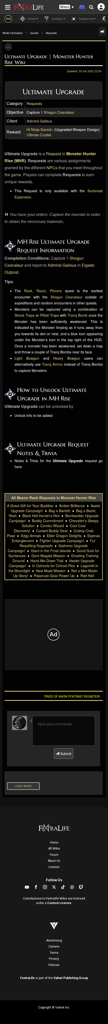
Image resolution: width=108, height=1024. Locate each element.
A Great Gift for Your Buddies (30, 505)
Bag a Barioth (59, 510)
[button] (66, 7)
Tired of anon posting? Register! (72, 696)
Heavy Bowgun (66, 358)
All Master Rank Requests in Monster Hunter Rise (53, 497)
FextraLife (27, 978)
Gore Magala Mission (48, 555)
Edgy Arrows (31, 535)
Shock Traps (25, 315)
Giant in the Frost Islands (51, 550)
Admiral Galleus (39, 120)
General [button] (57, 18)
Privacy (54, 959)
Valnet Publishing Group (70, 978)
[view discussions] (102, 31)
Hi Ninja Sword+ (40, 129)
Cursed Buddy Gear (52, 530)
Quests (34, 33)
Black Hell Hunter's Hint (41, 515)
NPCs (51, 167)
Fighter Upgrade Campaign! (62, 540)
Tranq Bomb (77, 315)
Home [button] (31, 18)
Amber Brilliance (72, 505)
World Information (13, 33)
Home (54, 842)
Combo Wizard (52, 525)
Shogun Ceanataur (59, 112)
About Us (54, 861)
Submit (65, 753)
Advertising (54, 940)
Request (53, 153)
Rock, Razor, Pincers (43, 290)
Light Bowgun (27, 358)
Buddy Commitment (47, 520)
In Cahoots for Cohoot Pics (53, 565)
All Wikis (54, 848)
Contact (54, 867)
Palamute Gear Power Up (54, 575)
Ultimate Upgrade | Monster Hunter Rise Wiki (49, 59)
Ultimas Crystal (39, 134)
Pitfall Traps (49, 315)
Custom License (59, 903)
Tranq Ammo (52, 364)
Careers (54, 946)
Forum (54, 855)
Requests (51, 33)
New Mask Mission (51, 570)
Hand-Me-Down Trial (46, 560)
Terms (54, 953)
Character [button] (85, 18)
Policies (54, 965)
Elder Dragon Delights (64, 535)
